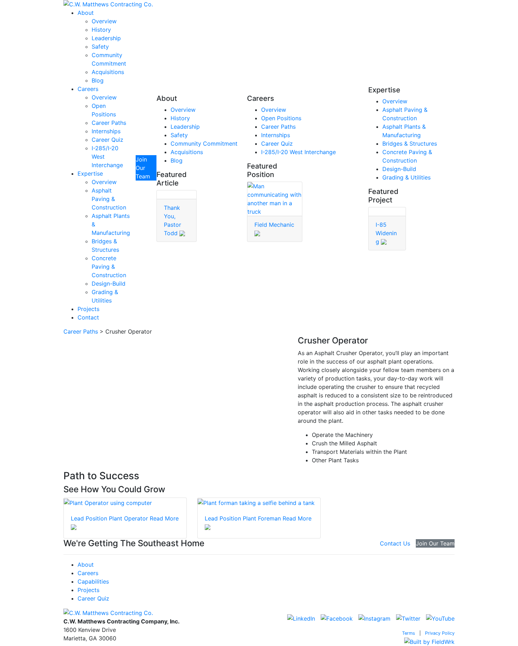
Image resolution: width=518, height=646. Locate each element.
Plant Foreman (262, 518)
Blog (98, 80)
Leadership (106, 38)
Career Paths (109, 122)
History (101, 29)
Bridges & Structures (409, 143)
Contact (88, 317)
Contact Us (395, 543)
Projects (88, 308)
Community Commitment (204, 143)
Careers (88, 88)
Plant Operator (128, 518)
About (86, 12)
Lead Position (89, 518)
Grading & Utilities (406, 177)
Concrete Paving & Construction (109, 267)
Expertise (90, 173)
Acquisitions (108, 71)
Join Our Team (143, 168)
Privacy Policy (440, 633)
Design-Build (108, 283)
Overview (104, 21)
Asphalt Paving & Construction (109, 199)
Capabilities (93, 581)
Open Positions (281, 118)
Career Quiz (107, 139)
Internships (106, 131)
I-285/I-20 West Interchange (298, 152)
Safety (100, 46)
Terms (408, 633)
